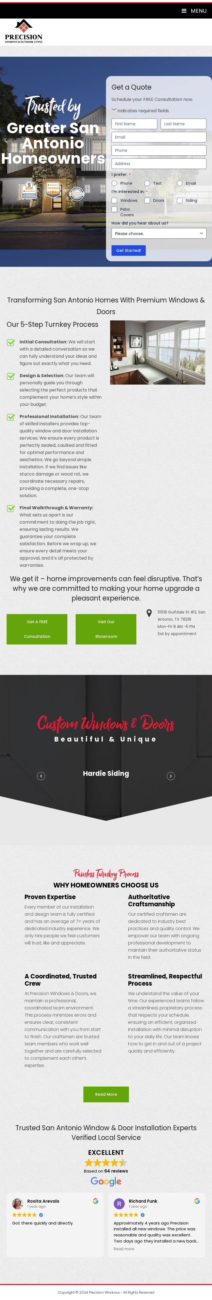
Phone (126, 183)
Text (157, 183)
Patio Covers (127, 212)
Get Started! (128, 250)
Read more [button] (22, 1249)
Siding (191, 200)
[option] (106, 775)
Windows (128, 200)
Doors (158, 200)
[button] (41, 776)
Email (191, 183)
